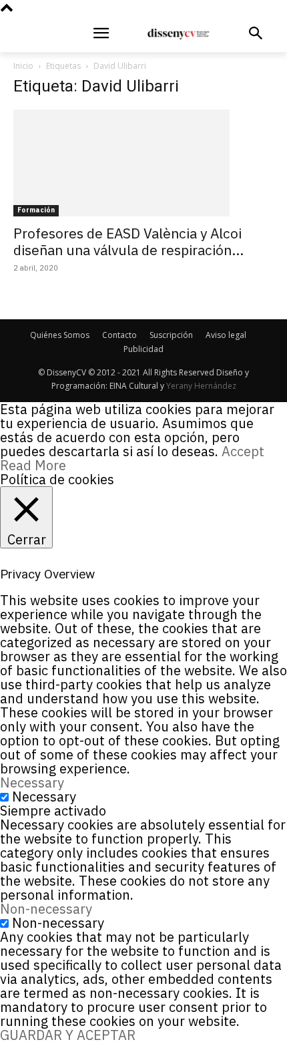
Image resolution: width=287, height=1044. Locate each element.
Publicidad (143, 349)
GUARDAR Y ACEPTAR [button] (67, 1035)
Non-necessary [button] (46, 909)
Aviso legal (226, 335)
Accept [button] (243, 451)
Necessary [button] (32, 782)
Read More (33, 465)
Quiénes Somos (59, 335)
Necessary (44, 797)
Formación (36, 210)
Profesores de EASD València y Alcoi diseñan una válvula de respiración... (128, 241)
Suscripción (171, 335)
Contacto (119, 335)
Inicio (23, 65)
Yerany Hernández (201, 385)
